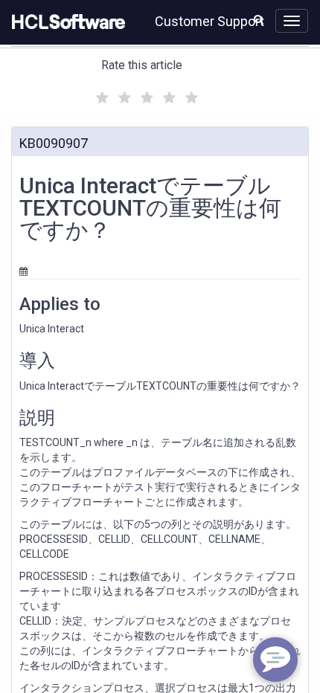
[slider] (145, 95)
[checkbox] (100, 94)
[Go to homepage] (65, 22)
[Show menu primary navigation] (291, 21)
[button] (258, 19)
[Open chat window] (275, 659)
